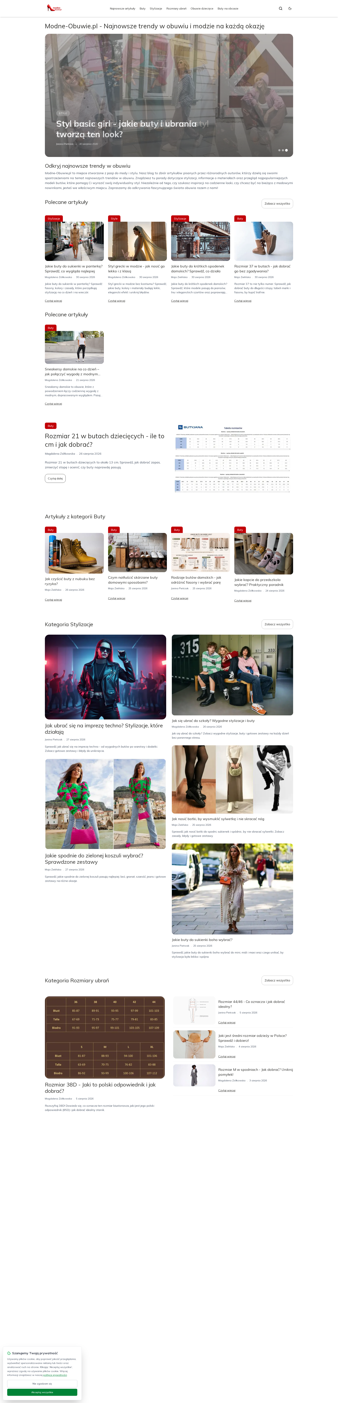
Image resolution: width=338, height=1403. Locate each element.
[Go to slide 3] (286, 150)
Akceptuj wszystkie (42, 1392)
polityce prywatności (55, 1375)
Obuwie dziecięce (202, 8)
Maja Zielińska (179, 277)
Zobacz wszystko (277, 203)
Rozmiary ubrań (176, 8)
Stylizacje (156, 8)
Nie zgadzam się (42, 1383)
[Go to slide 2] (283, 150)
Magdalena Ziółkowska (58, 277)
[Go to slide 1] (279, 150)
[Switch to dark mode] (290, 8)
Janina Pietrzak (65, 144)
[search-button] (281, 8)
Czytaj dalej (55, 478)
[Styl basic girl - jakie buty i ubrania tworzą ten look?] (169, 95)
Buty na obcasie (228, 8)
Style (63, 113)
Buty (143, 8)
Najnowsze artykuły (122, 8)
